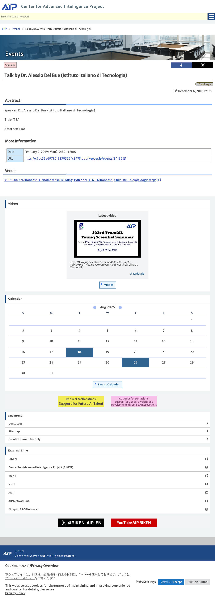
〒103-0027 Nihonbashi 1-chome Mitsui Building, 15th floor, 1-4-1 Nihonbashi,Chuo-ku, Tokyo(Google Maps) (80, 180)
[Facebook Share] (181, 65)
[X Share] (202, 65)
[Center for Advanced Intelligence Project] (107, 7)
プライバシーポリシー (20, 578)
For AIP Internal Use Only (24, 439)
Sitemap (14, 431)
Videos (109, 285)
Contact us (15, 423)
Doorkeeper (205, 84)
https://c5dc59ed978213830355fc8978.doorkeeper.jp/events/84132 (73, 158)
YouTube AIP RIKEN (134, 522)
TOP (4, 29)
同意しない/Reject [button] (197, 581)
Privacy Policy (15, 593)
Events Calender (109, 384)
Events (16, 29)
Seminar (10, 65)
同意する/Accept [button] (171, 582)
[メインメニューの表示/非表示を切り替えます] (211, 16)
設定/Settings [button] (146, 582)
